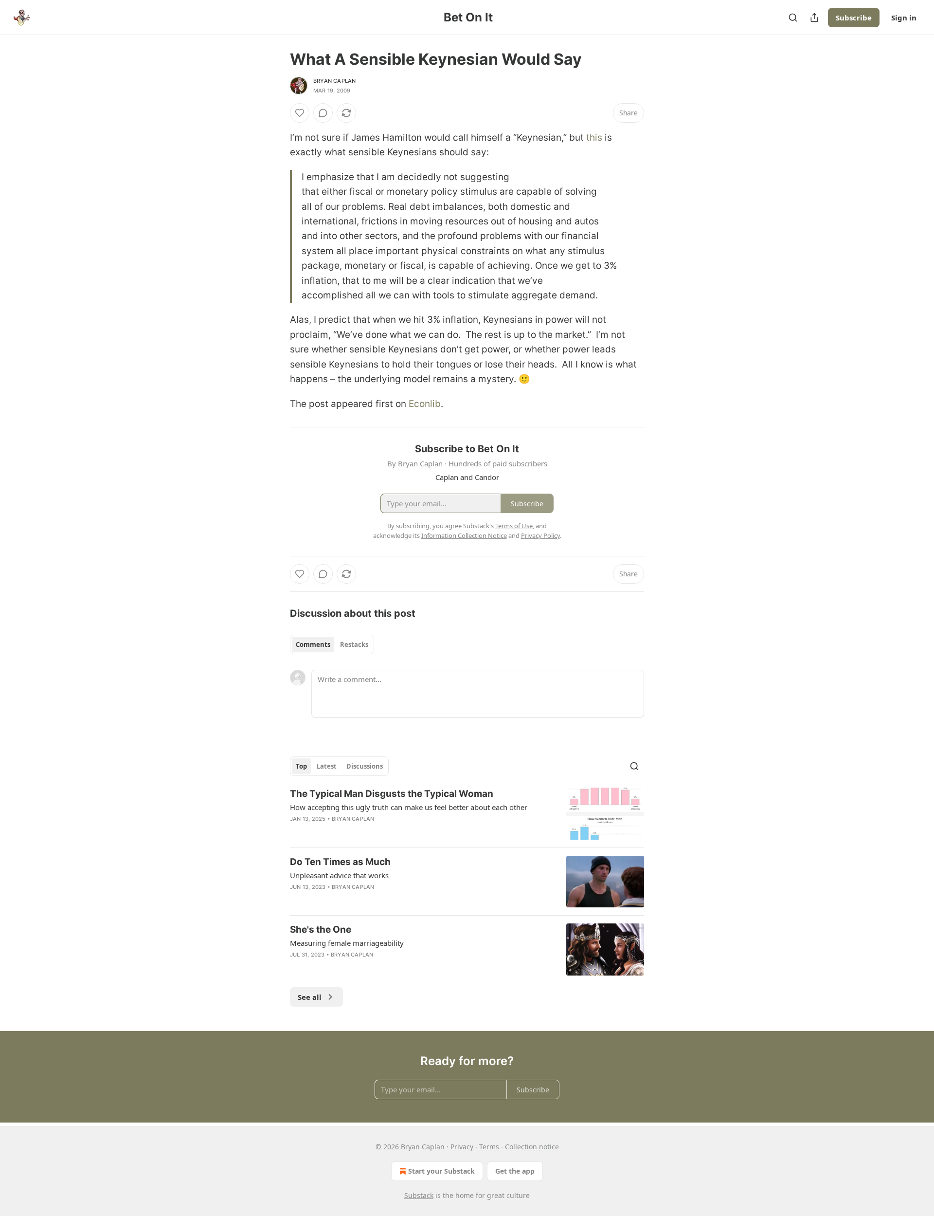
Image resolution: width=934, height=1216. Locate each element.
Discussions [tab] (364, 766)
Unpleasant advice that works (339, 875)
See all (310, 997)
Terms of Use (514, 525)
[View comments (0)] (323, 113)
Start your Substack (441, 1171)
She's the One (320, 929)
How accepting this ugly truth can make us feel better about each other (408, 807)
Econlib (425, 403)
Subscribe (854, 17)
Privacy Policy (540, 535)
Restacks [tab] (354, 644)
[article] (467, 814)
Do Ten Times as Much (340, 861)
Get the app (515, 1171)
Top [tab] (301, 766)
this (594, 137)
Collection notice (532, 1146)
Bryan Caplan (334, 80)
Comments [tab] (313, 644)
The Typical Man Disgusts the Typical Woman (391, 793)
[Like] (299, 113)
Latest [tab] (327, 766)
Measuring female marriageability (347, 943)
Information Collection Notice (464, 535)
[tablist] (332, 644)
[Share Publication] (814, 17)
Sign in (903, 17)
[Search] (793, 17)
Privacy (461, 1146)
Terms (489, 1146)
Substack (418, 1195)
